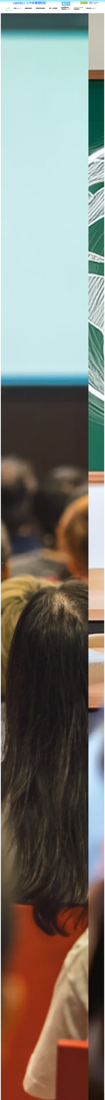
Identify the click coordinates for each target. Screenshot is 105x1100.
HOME (8, 8)
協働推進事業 (28, 8)
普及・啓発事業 (53, 8)
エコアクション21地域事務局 (78, 8)
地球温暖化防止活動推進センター (65, 8)
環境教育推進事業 (40, 8)
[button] (3, 563)
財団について (17, 8)
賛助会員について (91, 8)
